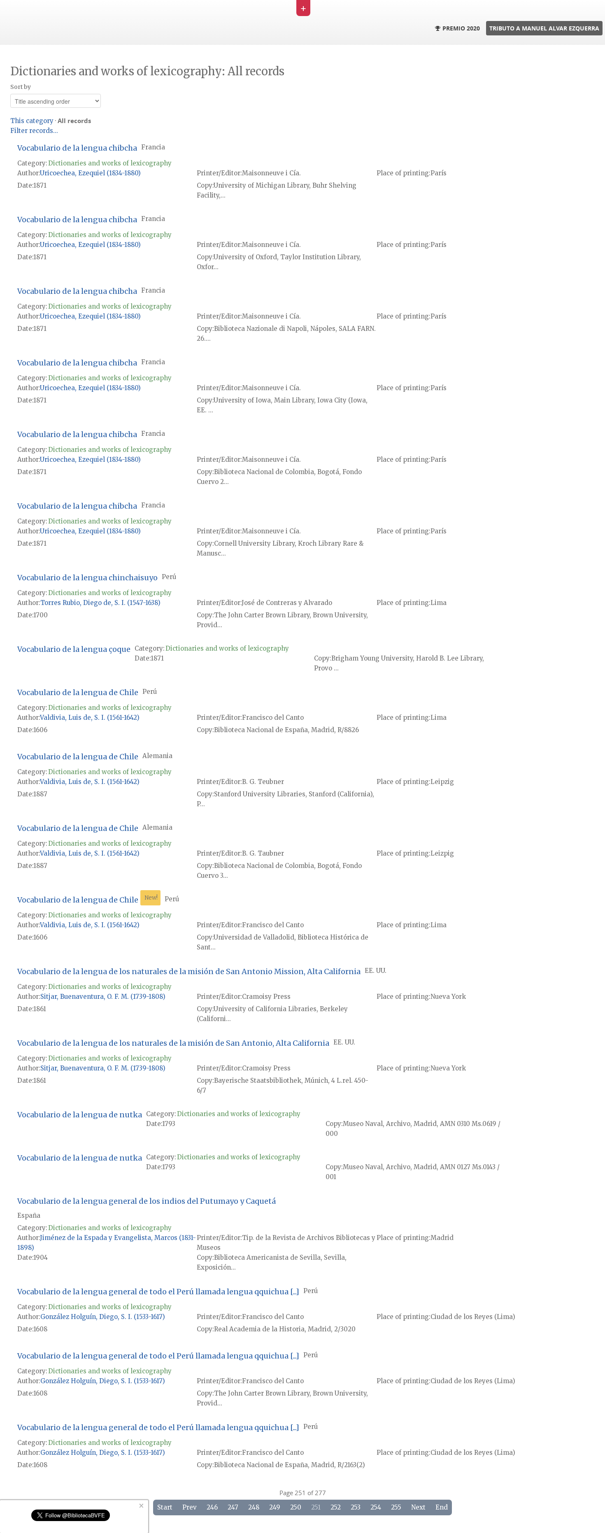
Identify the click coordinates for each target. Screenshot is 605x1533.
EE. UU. (375, 971)
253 (356, 1507)
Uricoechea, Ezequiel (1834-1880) (90, 173)
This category (32, 121)
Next (418, 1507)
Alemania (157, 756)
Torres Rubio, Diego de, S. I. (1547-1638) (100, 603)
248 (253, 1507)
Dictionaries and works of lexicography (110, 163)
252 (335, 1507)
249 (274, 1507)
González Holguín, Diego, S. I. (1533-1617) (102, 1317)
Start (164, 1507)
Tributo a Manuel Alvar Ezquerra (544, 28)
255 (396, 1507)
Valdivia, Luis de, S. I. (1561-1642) (90, 717)
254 (375, 1507)
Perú (169, 577)
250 (295, 1507)
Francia (153, 147)
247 (233, 1507)
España (28, 1215)
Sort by (20, 87)
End (441, 1507)
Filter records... (34, 131)
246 (212, 1507)
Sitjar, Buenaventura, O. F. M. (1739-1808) (102, 996)
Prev (189, 1507)
